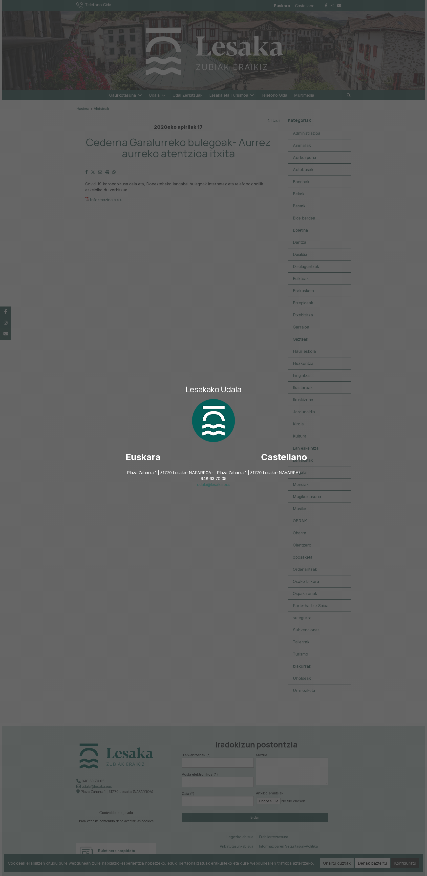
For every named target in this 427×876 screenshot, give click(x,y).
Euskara (143, 457)
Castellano (284, 457)
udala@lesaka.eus (213, 484)
